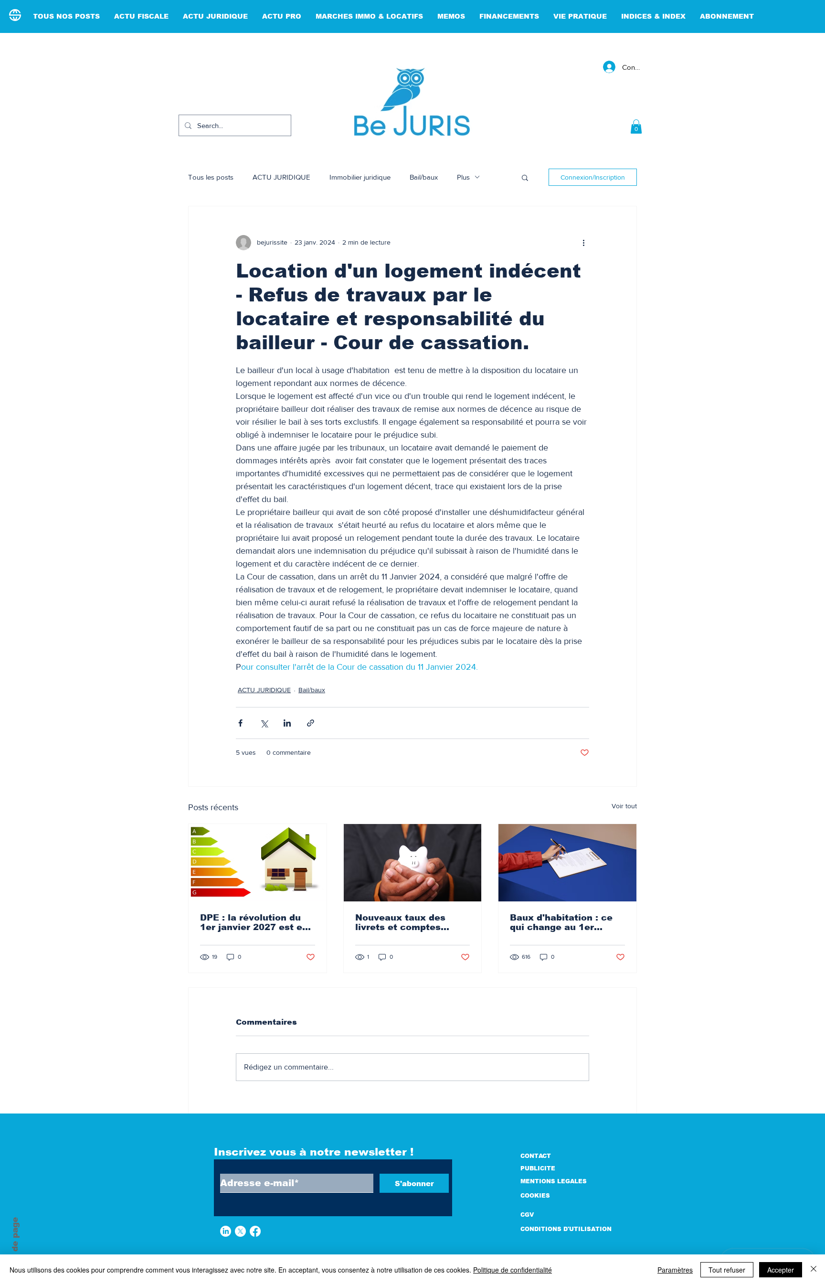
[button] (636, 126)
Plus (463, 177)
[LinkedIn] (225, 1231)
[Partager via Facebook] (240, 723)
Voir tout (624, 806)
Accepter (780, 1269)
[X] (240, 1231)
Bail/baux (424, 177)
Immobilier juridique (360, 177)
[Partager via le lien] (310, 723)
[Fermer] (813, 1269)
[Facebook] (255, 1231)
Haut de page (15, 1246)
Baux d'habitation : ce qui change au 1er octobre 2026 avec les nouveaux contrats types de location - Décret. (562, 922)
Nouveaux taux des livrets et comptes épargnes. (400, 922)
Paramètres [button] (675, 1269)
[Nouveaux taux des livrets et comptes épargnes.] (413, 862)
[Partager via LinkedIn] (287, 723)
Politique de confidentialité (512, 1269)
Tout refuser (727, 1269)
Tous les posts (210, 177)
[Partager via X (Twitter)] (263, 723)
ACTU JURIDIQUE (281, 177)
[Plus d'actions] (583, 242)
